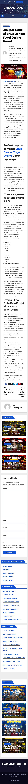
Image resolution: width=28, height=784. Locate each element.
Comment (6, 488)
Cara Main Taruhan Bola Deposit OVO (12, 729)
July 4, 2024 (8, 750)
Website (5, 535)
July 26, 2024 (9, 715)
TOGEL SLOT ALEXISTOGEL (11, 605)
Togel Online (6, 26)
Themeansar (14, 776)
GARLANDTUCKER (14, 7)
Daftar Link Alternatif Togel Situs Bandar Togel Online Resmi (13, 465)
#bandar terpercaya (14, 50)
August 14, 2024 (10, 695)
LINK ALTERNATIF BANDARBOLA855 (14, 658)
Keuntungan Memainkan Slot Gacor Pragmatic (11, 713)
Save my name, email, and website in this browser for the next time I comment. (14, 546)
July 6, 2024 (8, 733)
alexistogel (16, 433)
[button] (22, 16)
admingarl (13, 46)
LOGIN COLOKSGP (8, 616)
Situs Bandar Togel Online (13, 152)
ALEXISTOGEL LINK (8, 668)
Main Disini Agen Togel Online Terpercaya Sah (20, 392)
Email (5, 528)
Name (5, 520)
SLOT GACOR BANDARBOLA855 (12, 665)
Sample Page (16, 780)
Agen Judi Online (8, 726)
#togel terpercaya (17, 60)
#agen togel (21, 48)
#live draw (15, 53)
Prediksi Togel (7, 460)
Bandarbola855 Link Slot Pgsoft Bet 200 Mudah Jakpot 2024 (13, 693)
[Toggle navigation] (13, 16)
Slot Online (7, 688)
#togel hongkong (16, 57)
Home (10, 780)
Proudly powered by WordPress (9, 774)
